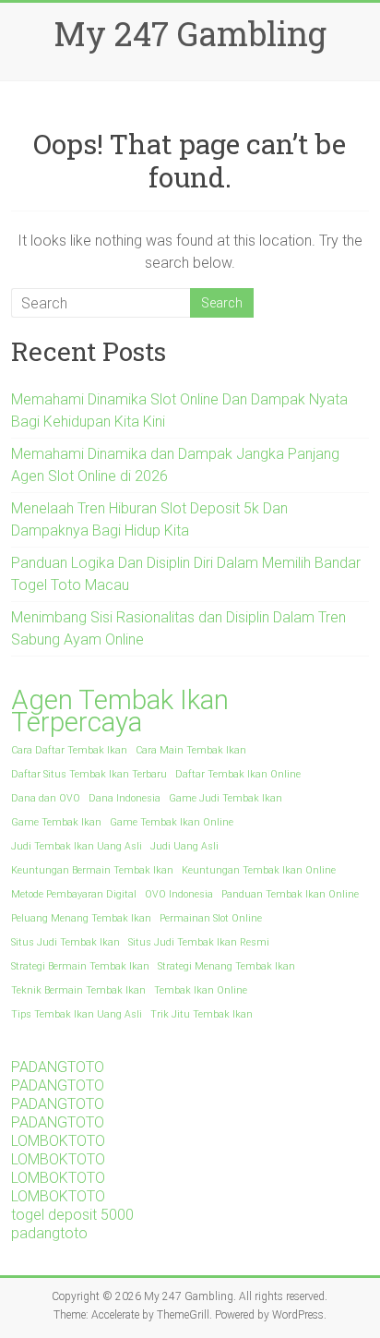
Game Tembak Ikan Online (171, 822)
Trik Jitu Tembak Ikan (201, 1014)
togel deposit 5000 (72, 1214)
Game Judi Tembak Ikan (225, 798)
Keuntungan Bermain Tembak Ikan (92, 870)
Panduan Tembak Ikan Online (290, 894)
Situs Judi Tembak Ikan (65, 942)
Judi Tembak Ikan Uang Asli (76, 846)
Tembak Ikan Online (200, 990)
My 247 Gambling (190, 33)
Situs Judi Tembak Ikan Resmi (198, 942)
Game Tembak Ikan (56, 822)
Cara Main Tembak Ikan (191, 750)
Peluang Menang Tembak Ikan (81, 918)
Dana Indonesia (124, 798)
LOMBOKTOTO (58, 1141)
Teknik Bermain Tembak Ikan (78, 990)
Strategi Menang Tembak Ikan (226, 966)
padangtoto (49, 1233)
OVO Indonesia (179, 894)
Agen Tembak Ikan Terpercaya (120, 711)
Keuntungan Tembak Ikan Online (259, 870)
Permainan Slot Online (211, 918)
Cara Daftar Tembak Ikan (69, 750)
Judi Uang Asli (184, 846)
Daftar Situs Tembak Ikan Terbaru (89, 774)
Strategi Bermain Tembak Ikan (80, 966)
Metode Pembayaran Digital (74, 894)
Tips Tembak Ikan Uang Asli (76, 1014)
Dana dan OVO (45, 798)
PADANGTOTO (57, 1067)
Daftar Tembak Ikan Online (238, 774)
